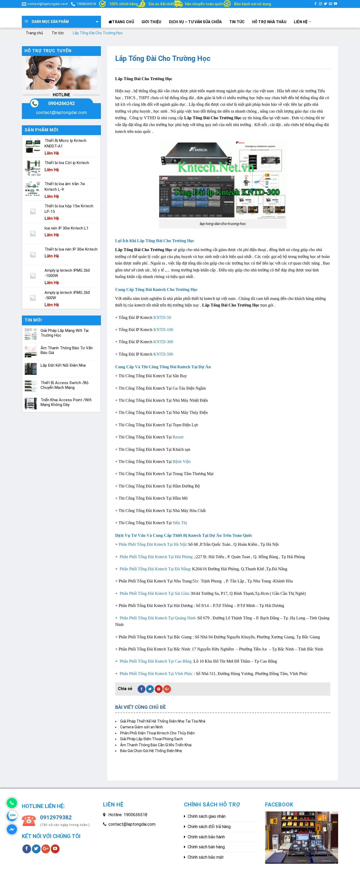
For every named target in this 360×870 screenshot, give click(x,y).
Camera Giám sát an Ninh (141, 727)
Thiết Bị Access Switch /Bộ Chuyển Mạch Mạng (65, 385)
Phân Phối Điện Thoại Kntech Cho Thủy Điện (157, 733)
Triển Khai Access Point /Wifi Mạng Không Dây (66, 402)
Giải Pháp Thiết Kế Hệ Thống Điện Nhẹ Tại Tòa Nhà (162, 721)
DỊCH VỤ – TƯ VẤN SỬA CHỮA (195, 22)
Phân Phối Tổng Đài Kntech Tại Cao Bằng (155, 661)
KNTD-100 (163, 329)
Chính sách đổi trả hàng (209, 826)
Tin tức (237, 22)
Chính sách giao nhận (207, 816)
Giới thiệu (152, 22)
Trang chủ (123, 22)
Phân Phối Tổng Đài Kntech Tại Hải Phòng (156, 556)
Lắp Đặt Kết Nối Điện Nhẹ (63, 365)
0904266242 (61, 103)
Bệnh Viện (182, 461)
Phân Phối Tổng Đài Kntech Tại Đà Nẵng (154, 569)
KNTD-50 (162, 317)
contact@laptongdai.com (61, 112)
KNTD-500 (163, 354)
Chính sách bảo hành (206, 836)
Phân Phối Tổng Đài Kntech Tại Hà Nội (152, 544)
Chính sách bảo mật (206, 857)
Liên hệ (301, 22)
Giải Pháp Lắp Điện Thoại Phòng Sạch (151, 739)
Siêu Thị (180, 522)
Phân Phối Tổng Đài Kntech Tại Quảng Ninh (157, 618)
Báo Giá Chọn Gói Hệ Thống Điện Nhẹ (151, 751)
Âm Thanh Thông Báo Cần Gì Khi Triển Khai (156, 745)
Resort (178, 437)
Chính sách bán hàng (206, 846)
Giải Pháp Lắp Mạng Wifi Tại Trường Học (65, 333)
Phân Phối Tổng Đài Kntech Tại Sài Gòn (153, 593)
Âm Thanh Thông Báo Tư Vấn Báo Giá (67, 350)
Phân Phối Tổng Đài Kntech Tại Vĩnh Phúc (156, 673)
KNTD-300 (163, 342)
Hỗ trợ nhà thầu (269, 22)
